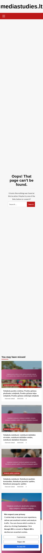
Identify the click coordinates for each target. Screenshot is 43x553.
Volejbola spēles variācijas (12, 429)
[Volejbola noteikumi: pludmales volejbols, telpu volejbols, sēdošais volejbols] (21, 506)
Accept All (21, 546)
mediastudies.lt (21, 6)
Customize (21, 537)
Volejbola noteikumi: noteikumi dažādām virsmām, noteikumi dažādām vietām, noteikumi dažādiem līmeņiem (19, 437)
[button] (3, 16)
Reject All (21, 542)
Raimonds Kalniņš (10, 398)
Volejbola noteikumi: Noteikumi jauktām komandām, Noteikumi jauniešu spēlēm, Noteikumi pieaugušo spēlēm (19, 481)
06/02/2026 (20, 398)
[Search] (39, 16)
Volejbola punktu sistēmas (12, 385)
